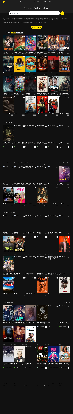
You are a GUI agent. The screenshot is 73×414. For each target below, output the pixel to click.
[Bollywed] (53, 334)
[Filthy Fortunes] (19, 244)
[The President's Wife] (30, 133)
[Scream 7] (42, 64)
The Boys (16, 232)
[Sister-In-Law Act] (42, 154)
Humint (15, 113)
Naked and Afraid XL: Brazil (42, 252)
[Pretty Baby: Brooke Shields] (19, 334)
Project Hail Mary (17, 52)
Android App (50, 1)
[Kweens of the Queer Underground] (30, 334)
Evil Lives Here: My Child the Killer (31, 293)
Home (21, 1)
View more (66, 302)
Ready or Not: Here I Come (42, 93)
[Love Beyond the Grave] (30, 264)
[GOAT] (64, 64)
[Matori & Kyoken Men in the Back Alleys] (64, 244)
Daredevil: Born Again (29, 232)
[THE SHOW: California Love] (8, 354)
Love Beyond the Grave (29, 273)
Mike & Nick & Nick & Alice (52, 113)
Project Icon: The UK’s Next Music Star (21, 322)
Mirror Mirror (28, 383)
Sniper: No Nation (40, 52)
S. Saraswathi (50, 162)
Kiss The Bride (39, 183)
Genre (25, 1)
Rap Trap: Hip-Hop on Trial (42, 322)
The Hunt (38, 293)
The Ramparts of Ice (40, 273)
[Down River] (8, 195)
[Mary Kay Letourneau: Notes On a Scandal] (64, 375)
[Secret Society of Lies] (64, 313)
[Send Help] (42, 104)
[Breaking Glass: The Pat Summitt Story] (19, 174)
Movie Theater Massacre (7, 162)
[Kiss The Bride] (42, 174)
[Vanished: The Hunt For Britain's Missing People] (8, 313)
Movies (34, 1)
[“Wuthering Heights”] (8, 84)
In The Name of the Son (29, 322)
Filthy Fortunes (17, 252)
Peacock (60, 183)
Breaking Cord (17, 203)
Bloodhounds (16, 293)
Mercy (26, 113)
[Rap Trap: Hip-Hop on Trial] (42, 313)
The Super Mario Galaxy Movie (31, 52)
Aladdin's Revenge (51, 142)
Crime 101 (5, 72)
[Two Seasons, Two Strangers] (53, 195)
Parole (49, 322)
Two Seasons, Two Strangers (53, 203)
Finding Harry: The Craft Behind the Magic (33, 183)
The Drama (61, 52)
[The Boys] (19, 223)
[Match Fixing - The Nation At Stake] (42, 195)
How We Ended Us (6, 142)
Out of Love (5, 183)
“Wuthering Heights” (7, 93)
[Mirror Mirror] (30, 375)
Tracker (4, 252)
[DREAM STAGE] (8, 285)
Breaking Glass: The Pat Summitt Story (21, 183)
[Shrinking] (53, 285)
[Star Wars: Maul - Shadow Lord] (53, 223)
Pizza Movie (27, 72)
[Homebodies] (64, 285)
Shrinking (49, 293)
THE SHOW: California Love (8, 363)
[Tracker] (8, 244)
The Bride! (5, 52)
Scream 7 (38, 72)
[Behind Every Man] (53, 244)
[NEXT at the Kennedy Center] (8, 375)
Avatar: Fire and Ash (51, 52)
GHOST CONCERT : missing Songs (9, 273)
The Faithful (39, 232)
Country (29, 1)
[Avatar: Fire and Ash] (53, 43)
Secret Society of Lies (63, 322)
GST (48, 183)
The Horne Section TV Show (53, 363)
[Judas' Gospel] (64, 195)
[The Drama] (64, 43)
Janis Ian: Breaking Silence (19, 142)
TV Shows (39, 1)
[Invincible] (8, 223)
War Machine (27, 93)
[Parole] (53, 313)
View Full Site (35, 27)
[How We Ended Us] (8, 133)
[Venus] (19, 354)
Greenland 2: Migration (63, 93)
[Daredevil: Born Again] (30, 223)
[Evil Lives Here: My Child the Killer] (30, 285)
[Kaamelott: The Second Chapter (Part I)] (64, 154)
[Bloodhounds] (19, 285)
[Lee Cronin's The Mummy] (8, 104)
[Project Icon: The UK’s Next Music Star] (19, 313)
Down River (5, 203)
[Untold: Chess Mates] (53, 84)
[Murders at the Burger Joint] (53, 375)
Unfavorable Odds (40, 383)
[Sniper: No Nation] (42, 43)
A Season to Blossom (41, 142)
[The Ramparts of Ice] (42, 264)
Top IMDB (44, 1)
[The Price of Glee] (42, 334)
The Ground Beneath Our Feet (19, 162)
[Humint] (19, 104)
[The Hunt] (42, 285)
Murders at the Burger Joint (53, 383)
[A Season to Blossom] (42, 133)
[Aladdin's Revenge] (53, 133)
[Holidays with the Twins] (30, 154)
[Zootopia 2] (19, 84)
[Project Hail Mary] (19, 43)
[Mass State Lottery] (30, 195)
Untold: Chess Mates (51, 93)
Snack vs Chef (28, 363)
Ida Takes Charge (28, 252)
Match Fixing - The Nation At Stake (43, 203)
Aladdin (60, 142)
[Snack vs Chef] (30, 354)
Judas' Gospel (61, 203)
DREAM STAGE (5, 293)
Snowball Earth (62, 273)
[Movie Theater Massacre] (8, 154)
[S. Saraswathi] (53, 154)
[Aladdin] (64, 133)
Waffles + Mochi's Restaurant (64, 363)
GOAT (60, 72)
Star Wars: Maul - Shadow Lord (53, 232)
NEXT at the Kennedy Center (8, 383)
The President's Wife (29, 142)
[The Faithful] (42, 223)
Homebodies (61, 293)
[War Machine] (30, 84)
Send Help (38, 113)
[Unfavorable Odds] (42, 375)
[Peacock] (64, 174)
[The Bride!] (8, 43)
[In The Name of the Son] (30, 313)
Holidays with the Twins (29, 162)
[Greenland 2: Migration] (64, 84)
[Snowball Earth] (64, 264)
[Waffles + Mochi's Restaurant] (64, 354)
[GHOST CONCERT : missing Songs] (8, 264)
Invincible (5, 232)
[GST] (53, 174)
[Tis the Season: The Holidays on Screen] (42, 354)
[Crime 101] (8, 64)
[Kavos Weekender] (64, 334)
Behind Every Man (51, 252)
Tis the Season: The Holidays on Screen (44, 363)
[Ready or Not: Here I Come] (42, 84)
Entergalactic (16, 383)
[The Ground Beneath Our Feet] (19, 154)
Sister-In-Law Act (40, 162)
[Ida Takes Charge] (30, 244)
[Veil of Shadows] (19, 264)
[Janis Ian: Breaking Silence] (19, 133)
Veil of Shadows (17, 273)
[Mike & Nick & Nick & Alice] (53, 104)
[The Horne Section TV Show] (53, 354)
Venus (15, 363)
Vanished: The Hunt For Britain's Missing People (12, 322)
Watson (60, 232)
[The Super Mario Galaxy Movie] (30, 43)
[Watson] (64, 223)
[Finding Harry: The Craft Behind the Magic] (64, 104)
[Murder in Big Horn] (8, 334)
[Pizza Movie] (30, 64)
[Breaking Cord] (19, 195)
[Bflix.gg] (4, 2)
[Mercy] (30, 104)
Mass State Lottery (28, 203)
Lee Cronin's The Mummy (7, 113)
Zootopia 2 (16, 93)
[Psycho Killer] (53, 64)
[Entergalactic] (19, 375)
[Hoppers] (19, 64)
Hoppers (16, 72)
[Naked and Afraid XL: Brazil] (42, 244)
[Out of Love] (8, 174)
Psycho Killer (50, 72)
